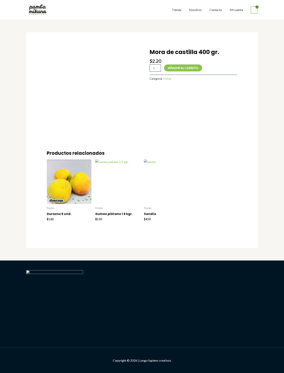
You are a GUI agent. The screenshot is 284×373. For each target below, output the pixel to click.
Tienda (176, 10)
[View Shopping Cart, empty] (254, 10)
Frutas (167, 78)
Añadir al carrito (183, 68)
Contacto (215, 10)
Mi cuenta (236, 10)
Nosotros (195, 10)
